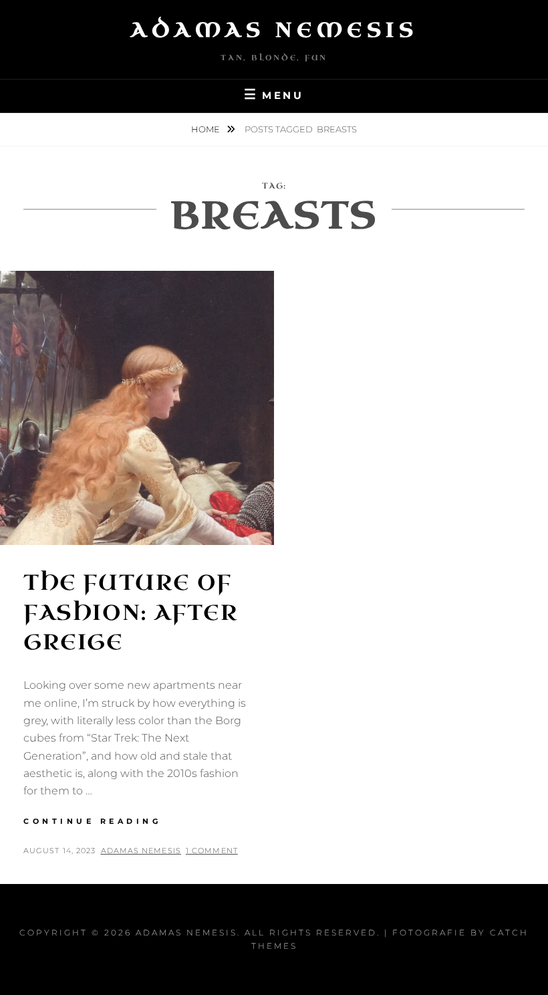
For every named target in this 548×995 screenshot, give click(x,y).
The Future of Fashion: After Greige (130, 612)
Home (206, 129)
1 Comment (212, 850)
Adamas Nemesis (274, 30)
